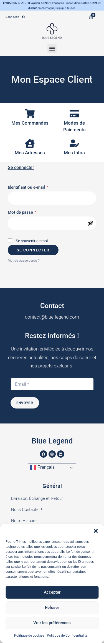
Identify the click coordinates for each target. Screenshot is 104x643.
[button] (95, 531)
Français (45, 467)
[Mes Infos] (74, 143)
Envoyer (24, 403)
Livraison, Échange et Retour (37, 498)
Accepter (52, 592)
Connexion (12, 16)
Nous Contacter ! (26, 509)
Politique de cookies (29, 635)
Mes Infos (74, 152)
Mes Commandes (30, 123)
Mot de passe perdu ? (24, 261)
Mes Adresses (30, 152)
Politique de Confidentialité (67, 635)
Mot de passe (31, 211)
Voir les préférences (52, 622)
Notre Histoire (24, 520)
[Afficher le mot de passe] (90, 223)
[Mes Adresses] (30, 143)
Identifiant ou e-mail (37, 186)
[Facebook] (43, 454)
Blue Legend (52, 441)
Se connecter (33, 250)
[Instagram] (52, 454)
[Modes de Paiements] (74, 113)
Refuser (52, 607)
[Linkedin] (60, 454)
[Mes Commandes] (30, 113)
